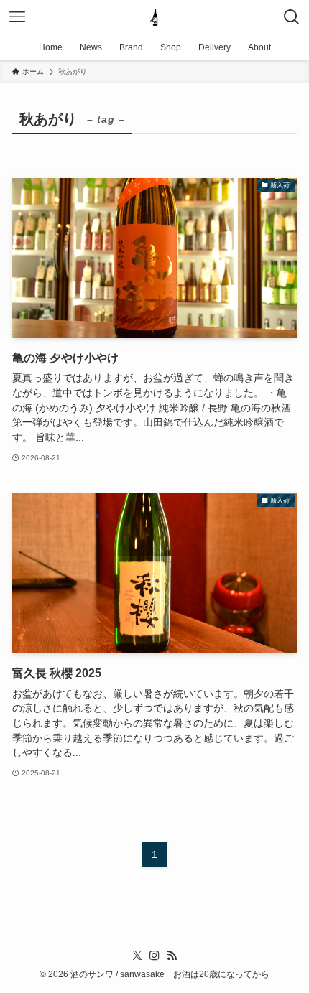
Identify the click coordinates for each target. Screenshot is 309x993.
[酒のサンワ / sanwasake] (154, 17)
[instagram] (154, 955)
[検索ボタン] (292, 17)
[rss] (171, 955)
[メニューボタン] (17, 17)
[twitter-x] (137, 955)
